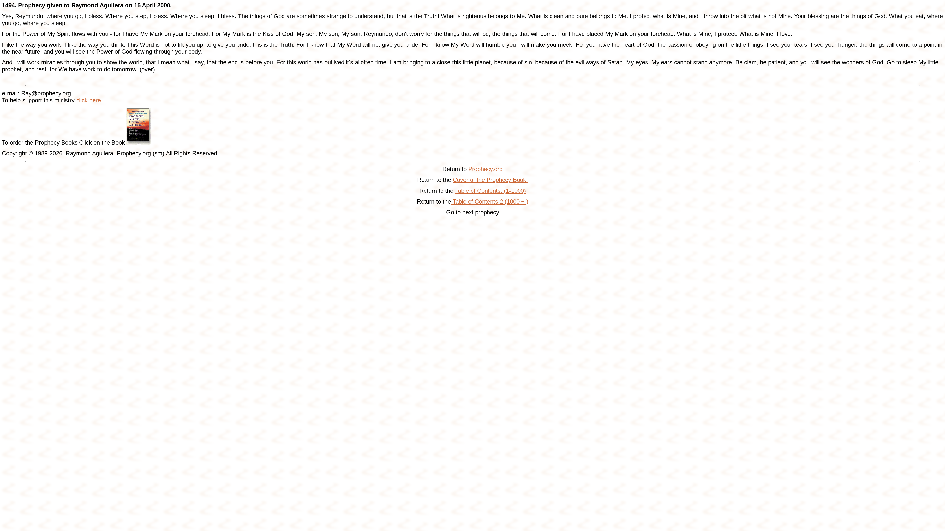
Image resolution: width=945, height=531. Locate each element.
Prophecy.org (485, 169)
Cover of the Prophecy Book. (490, 180)
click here (88, 100)
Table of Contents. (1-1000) (490, 190)
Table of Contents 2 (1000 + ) (489, 201)
